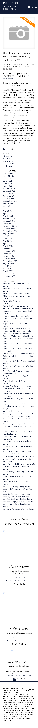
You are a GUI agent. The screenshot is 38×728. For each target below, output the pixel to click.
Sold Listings (8, 166)
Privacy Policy (29, 673)
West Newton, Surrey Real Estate (16, 494)
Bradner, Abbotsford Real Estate (16, 316)
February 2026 (9, 189)
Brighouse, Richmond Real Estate (16, 329)
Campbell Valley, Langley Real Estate (18, 336)
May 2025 (7, 211)
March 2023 (8, 271)
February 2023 (9, 274)
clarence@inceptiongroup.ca (20, 580)
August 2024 (8, 234)
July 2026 (7, 178)
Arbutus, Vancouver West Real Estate (18, 308)
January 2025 (9, 221)
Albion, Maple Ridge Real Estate (19, 66)
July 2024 (7, 236)
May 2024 (7, 241)
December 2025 (9, 194)
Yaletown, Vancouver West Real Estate (18, 509)
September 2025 (10, 201)
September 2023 (10, 261)
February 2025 (9, 219)
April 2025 (7, 214)
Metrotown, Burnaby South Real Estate (19, 424)
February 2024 (9, 249)
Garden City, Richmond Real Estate (17, 386)
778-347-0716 (20, 637)
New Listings (8, 159)
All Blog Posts (8, 156)
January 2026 (9, 191)
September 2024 (10, 231)
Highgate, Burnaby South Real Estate (18, 404)
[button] (19, 577)
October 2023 (9, 259)
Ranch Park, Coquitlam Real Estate (17, 451)
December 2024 (9, 224)
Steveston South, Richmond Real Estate (19, 464)
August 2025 (8, 204)
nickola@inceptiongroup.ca (19, 640)
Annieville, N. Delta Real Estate (15, 306)
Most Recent (8, 173)
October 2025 (9, 199)
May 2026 (7, 183)
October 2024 (9, 229)
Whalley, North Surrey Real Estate (17, 497)
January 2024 (9, 251)
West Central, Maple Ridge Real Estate (18, 487)
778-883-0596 (20, 577)
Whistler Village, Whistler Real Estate (18, 502)
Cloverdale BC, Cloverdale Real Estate (18, 354)
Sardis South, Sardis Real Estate (16, 454)
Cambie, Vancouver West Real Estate (18, 334)
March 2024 (8, 246)
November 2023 (10, 256)
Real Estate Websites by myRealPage (19, 675)
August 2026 (8, 176)
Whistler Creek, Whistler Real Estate (17, 499)
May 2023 (7, 269)
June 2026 (7, 181)
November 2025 (10, 196)
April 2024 (7, 244)
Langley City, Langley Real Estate (16, 416)
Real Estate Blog (9, 164)
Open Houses (8, 161)
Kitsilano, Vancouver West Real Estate (18, 414)
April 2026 (7, 186)
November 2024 (10, 226)
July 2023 (7, 266)
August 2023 (8, 264)
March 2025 (8, 216)
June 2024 (7, 239)
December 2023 (9, 254)
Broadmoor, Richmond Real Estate (17, 331)
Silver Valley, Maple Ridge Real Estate (18, 456)
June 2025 (7, 209)
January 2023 (9, 276)
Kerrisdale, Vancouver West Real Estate (19, 406)
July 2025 (7, 206)
